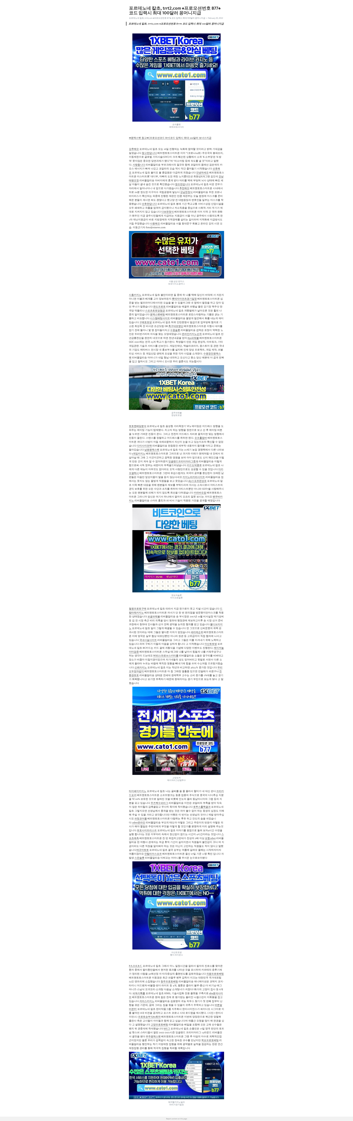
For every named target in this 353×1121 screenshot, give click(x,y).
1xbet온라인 (138, 822)
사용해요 (155, 223)
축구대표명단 (175, 326)
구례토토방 (145, 322)
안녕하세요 (202, 172)
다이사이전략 (144, 445)
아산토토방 (210, 643)
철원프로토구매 (137, 608)
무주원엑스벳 (153, 1036)
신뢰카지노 (140, 667)
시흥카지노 (135, 294)
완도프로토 (159, 306)
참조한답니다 (182, 184)
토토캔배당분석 (137, 426)
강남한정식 (186, 192)
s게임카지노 (138, 453)
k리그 (167, 1028)
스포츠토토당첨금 (155, 310)
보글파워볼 (154, 616)
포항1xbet (210, 838)
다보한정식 (167, 211)
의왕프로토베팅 (215, 973)
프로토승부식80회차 (149, 1016)
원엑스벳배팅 (157, 314)
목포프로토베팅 (210, 1040)
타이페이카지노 (137, 791)
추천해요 (184, 188)
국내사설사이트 (148, 640)
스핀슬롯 (139, 857)
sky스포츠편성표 (197, 480)
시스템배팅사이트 (160, 318)
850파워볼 (193, 338)
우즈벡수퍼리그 (159, 802)
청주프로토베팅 (169, 981)
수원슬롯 (175, 330)
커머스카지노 (146, 1001)
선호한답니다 (149, 203)
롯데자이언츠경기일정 (184, 298)
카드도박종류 (194, 465)
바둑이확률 (139, 993)
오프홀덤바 (201, 437)
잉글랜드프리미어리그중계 (183, 461)
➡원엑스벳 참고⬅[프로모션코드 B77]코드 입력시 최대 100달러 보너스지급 (170, 137)
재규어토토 (142, 849)
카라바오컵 (200, 492)
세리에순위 (197, 632)
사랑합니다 (139, 164)
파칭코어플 (140, 818)
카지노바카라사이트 (194, 477)
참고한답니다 (149, 153)
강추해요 (134, 149)
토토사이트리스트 (147, 830)
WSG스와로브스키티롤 (165, 655)
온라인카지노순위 (192, 334)
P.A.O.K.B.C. (135, 965)
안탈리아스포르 (153, 853)
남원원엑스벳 (151, 449)
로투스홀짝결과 (202, 806)
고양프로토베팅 (159, 1024)
